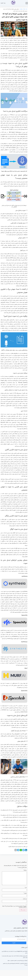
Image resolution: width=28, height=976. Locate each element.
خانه (26, 9)
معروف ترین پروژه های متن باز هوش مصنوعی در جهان (17, 960)
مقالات (21, 9)
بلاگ (24, 9)
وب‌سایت (25, 898)
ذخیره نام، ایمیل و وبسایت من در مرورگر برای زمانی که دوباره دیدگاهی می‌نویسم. (14, 907)
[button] (27, 3)
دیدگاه (25, 870)
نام (26, 887)
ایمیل (25, 893)
